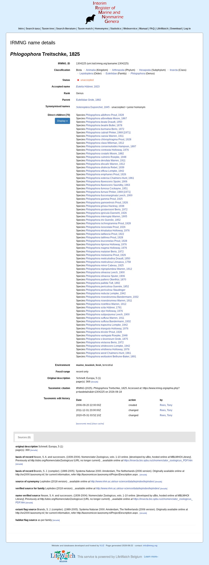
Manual (143, 28)
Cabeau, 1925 (105, 265)
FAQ (152, 28)
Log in (187, 28)
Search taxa (33, 28)
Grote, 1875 (107, 339)
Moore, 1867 (106, 118)
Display (61, 120)
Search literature (66, 28)
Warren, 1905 (106, 216)
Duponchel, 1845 (93, 107)
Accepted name (61, 86)
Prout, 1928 (105, 115)
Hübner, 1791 (104, 307)
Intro (21, 28)
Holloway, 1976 (107, 149)
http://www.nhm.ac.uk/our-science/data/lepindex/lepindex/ (122, 481)
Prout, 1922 (105, 234)
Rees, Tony (166, 405)
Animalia (91, 70)
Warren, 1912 (105, 164)
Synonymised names (58, 106)
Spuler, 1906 (106, 181)
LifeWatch (162, 28)
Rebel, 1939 (105, 167)
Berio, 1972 (105, 129)
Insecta (174, 70)
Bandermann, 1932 (112, 296)
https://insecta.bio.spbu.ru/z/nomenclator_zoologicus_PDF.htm (158, 460)
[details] (94, 382)
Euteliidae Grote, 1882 (88, 99)
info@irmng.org (150, 545)
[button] (78, 80)
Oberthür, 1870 (106, 279)
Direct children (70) (59, 115)
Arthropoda (118, 70)
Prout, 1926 (106, 174)
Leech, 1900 (109, 195)
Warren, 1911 (105, 136)
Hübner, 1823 (88, 86)
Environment (62, 365)
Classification (62, 70)
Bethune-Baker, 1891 (111, 356)
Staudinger (105, 290)
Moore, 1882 (105, 153)
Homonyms (101, 28)
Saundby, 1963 (108, 185)
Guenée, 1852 (103, 219)
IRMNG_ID (64, 63)
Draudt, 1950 (104, 121)
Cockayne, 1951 (107, 188)
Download (176, 28)
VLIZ (102, 545)
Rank (67, 93)
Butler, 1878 (104, 125)
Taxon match (85, 28)
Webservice (130, 28)
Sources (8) (24, 437)
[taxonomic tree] (84, 423)
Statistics (115, 28)
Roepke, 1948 (106, 157)
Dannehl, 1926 (106, 213)
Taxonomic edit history (57, 398)
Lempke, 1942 (105, 170)
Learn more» (151, 556)
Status (66, 80)
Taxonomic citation (59, 388)
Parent (66, 99)
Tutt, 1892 (103, 283)
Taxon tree (48, 28)
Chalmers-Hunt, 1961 (110, 178)
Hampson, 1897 (111, 146)
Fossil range (63, 371)
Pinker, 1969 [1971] (108, 132)
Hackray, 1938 (105, 206)
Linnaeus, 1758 (108, 262)
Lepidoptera (86, 73)
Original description (58, 378)
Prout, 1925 (104, 198)
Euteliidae (111, 73)
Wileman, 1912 (105, 143)
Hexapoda (145, 70)
